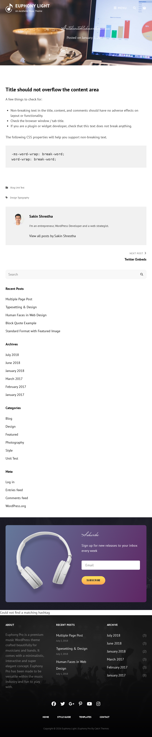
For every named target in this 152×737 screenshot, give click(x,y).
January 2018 (15, 371)
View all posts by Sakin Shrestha (52, 236)
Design (13, 197)
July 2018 (12, 355)
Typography (23, 197)
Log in (10, 482)
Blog (12, 187)
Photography (15, 442)
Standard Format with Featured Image (33, 331)
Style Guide (64, 717)
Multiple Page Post (19, 299)
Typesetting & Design (21, 307)
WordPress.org (16, 506)
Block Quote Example (21, 323)
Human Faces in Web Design (26, 315)
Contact (104, 717)
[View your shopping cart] (144, 7)
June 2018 (13, 363)
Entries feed (14, 490)
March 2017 (14, 379)
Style (9, 450)
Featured (12, 434)
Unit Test (20, 187)
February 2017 (16, 387)
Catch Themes (102, 728)
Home (46, 717)
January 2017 (15, 395)
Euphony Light (32, 6)
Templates (85, 717)
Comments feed (17, 498)
